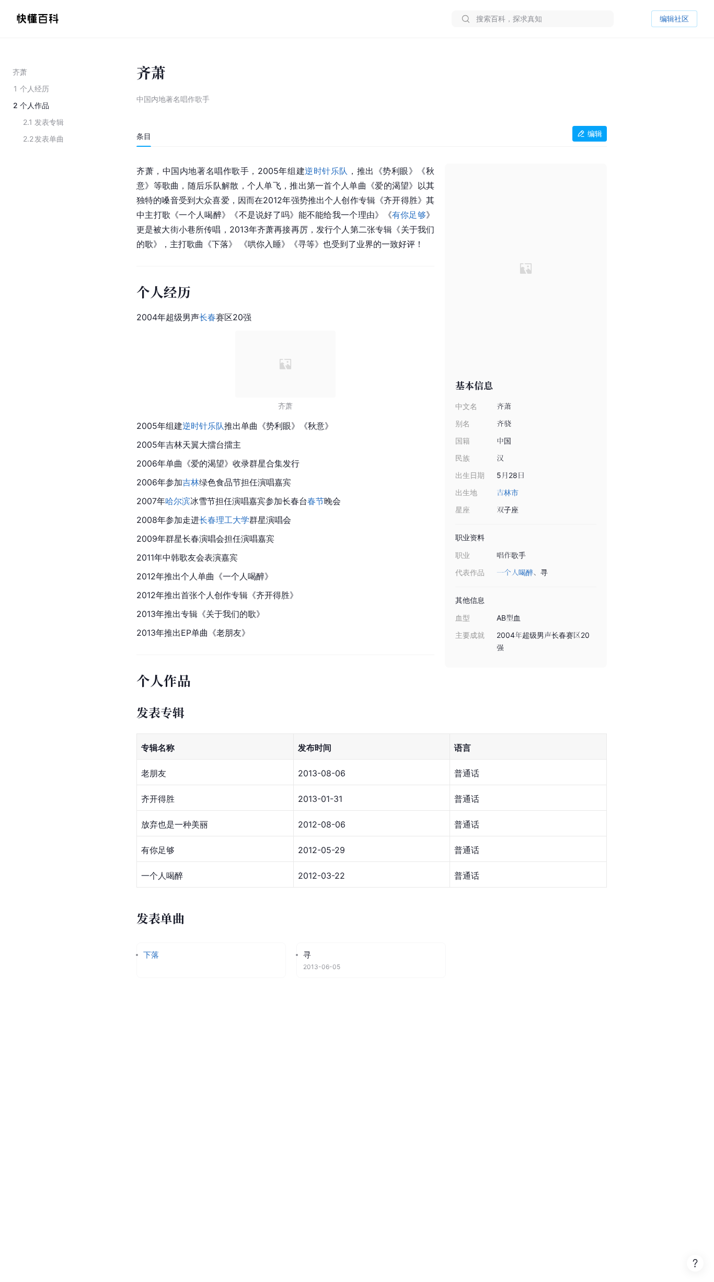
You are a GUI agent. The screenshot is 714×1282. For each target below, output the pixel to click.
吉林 (190, 482)
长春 (207, 317)
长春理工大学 (224, 520)
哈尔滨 (177, 501)
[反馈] (695, 1263)
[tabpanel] (371, 573)
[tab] (143, 136)
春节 (315, 501)
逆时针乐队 (326, 171)
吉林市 (508, 492)
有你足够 (409, 214)
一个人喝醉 (515, 572)
